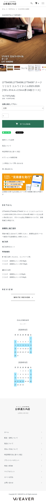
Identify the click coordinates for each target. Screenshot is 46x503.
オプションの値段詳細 (9, 157)
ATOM (11, 466)
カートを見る (8, 477)
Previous (2, 40)
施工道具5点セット (8, 247)
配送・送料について (11, 438)
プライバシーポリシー (11, 460)
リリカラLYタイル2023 (23, 9)
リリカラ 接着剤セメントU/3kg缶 (14, 274)
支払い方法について (11, 449)
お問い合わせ (8, 482)
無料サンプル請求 (8, 140)
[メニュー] (43, 3)
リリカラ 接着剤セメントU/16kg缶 (14, 277)
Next (43, 40)
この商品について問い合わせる (12, 163)
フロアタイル (11, 9)
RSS (5, 466)
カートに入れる (25, 124)
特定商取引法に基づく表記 (11, 151)
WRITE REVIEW (22, 297)
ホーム (3, 9)
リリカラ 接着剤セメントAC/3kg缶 (14, 261)
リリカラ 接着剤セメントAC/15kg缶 (14, 264)
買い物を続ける (7, 169)
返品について (6, 146)
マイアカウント (9, 471)
